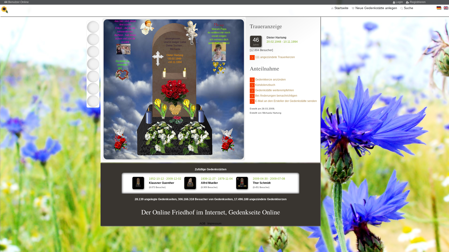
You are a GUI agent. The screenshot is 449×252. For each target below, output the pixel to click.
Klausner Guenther (161, 183)
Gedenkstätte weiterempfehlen (274, 90)
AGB (202, 223)
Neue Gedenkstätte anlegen (376, 8)
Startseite (341, 8)
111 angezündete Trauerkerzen (275, 57)
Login (400, 2)
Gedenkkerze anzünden (270, 79)
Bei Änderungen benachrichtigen (276, 95)
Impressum (214, 223)
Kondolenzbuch (265, 85)
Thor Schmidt (262, 183)
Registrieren (418, 2)
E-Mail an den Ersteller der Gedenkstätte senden (286, 101)
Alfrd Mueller (209, 183)
